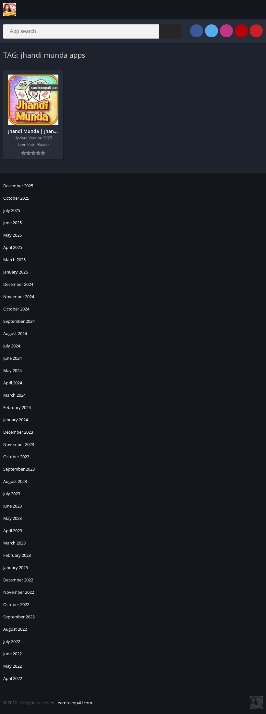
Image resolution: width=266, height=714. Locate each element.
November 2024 (18, 296)
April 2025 (12, 247)
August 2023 (15, 481)
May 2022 (12, 666)
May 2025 (12, 235)
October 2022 (16, 604)
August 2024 (15, 333)
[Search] (170, 31)
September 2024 (19, 321)
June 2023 (12, 506)
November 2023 (18, 444)
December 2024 (18, 284)
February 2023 (17, 555)
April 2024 (12, 383)
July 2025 (11, 210)
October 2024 (16, 309)
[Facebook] (196, 30)
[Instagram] (226, 30)
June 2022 (12, 654)
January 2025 (15, 272)
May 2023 (12, 518)
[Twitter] (211, 30)
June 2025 (12, 223)
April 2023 (12, 530)
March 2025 (14, 260)
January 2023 (15, 567)
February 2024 (17, 407)
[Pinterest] (256, 30)
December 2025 (18, 186)
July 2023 (11, 494)
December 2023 (18, 432)
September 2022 (19, 617)
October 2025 (16, 198)
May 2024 (12, 370)
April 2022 (12, 678)
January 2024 (15, 420)
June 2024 (12, 358)
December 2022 (18, 580)
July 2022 (11, 641)
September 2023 (19, 469)
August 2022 (15, 629)
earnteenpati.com (75, 703)
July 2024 (11, 346)
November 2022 (18, 592)
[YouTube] (241, 30)
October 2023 (16, 457)
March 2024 (14, 395)
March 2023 (14, 543)
